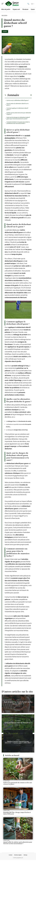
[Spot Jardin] (12, 4)
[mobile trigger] (3, 4)
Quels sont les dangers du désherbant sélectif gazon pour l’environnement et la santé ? (18, 118)
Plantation (18, 720)
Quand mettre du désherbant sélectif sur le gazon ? (17, 104)
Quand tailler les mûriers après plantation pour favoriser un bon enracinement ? (17, 843)
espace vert (23, 66)
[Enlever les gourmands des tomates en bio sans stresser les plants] (18, 769)
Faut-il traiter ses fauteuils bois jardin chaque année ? (18, 703)
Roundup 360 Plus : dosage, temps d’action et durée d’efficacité (17, 813)
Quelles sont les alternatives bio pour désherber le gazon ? (19, 113)
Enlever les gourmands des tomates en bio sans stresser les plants (17, 783)
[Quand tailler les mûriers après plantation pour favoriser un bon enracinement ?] (18, 828)
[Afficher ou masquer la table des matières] (25, 95)
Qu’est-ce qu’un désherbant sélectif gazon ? (18, 100)
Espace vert (6, 810)
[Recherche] (28, 3)
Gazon (5, 31)
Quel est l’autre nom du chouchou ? (18, 722)
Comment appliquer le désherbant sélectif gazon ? (17, 108)
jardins (22, 76)
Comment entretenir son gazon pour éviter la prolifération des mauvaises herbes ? (18, 122)
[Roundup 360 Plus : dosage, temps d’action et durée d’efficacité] (18, 799)
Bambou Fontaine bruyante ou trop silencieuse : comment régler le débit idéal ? (18, 742)
